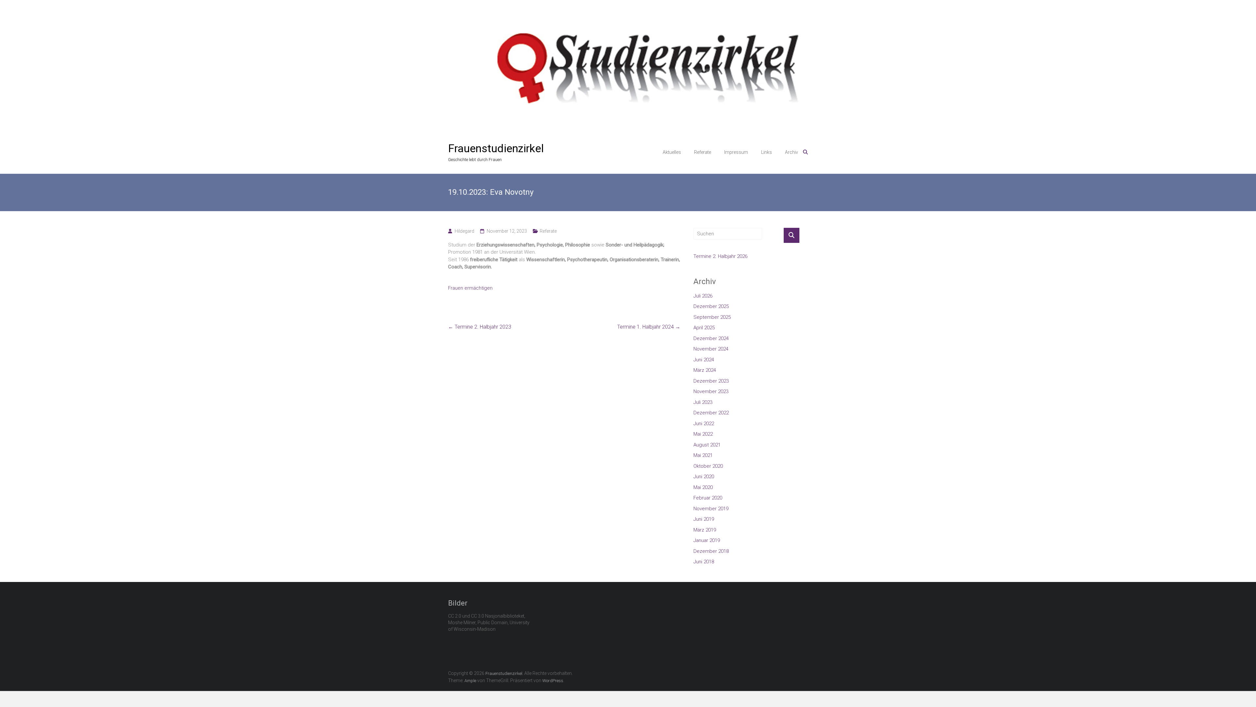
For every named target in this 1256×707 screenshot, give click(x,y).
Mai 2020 (703, 487)
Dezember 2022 (711, 413)
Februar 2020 (707, 498)
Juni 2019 (703, 519)
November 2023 (710, 391)
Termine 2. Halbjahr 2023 (479, 327)
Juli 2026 (702, 296)
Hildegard (464, 231)
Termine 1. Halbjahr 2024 (648, 327)
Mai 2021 (703, 455)
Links (766, 152)
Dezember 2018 (711, 551)
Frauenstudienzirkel (496, 148)
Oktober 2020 (708, 466)
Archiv (791, 152)
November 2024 (710, 349)
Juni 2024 (703, 360)
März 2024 (704, 370)
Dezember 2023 (711, 381)
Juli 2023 (702, 402)
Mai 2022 (703, 434)
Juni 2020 (703, 477)
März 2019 (704, 530)
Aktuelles (672, 152)
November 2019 (710, 509)
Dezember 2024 (711, 338)
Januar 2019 (706, 540)
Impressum (736, 152)
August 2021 (707, 445)
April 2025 (704, 328)
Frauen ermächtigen (470, 288)
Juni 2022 (703, 423)
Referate (702, 152)
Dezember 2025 (711, 306)
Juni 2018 (703, 562)
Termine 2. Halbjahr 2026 (720, 256)
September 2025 (712, 317)
